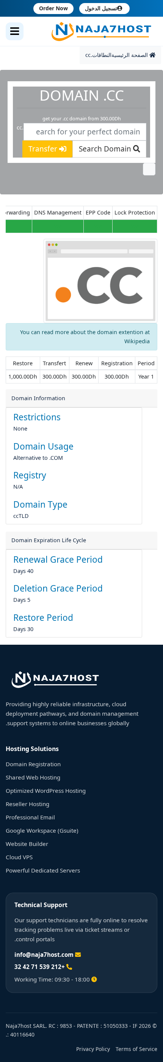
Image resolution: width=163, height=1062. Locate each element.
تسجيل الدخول (101, 8)
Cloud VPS (19, 857)
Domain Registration (33, 764)
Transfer (43, 149)
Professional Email (30, 817)
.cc (88, 54)
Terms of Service (136, 1049)
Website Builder (27, 843)
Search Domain (106, 149)
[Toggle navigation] (15, 31)
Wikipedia (137, 341)
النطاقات (101, 54)
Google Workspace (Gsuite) (42, 830)
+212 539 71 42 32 (39, 966)
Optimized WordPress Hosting (46, 790)
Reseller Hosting (27, 804)
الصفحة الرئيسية (130, 54)
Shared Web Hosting (33, 777)
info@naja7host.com (44, 954)
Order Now (53, 8)
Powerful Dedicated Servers (43, 870)
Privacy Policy (93, 1049)
